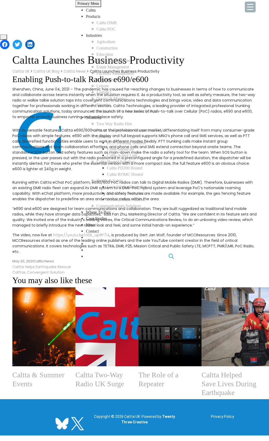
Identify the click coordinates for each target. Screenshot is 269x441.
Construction (107, 48)
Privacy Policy (222, 416)
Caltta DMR (106, 23)
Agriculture (105, 41)
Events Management (113, 60)
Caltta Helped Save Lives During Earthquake (228, 384)
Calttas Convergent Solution (38, 272)
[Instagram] (46, 420)
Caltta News (43, 261)
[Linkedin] (15, 420)
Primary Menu (88, 4)
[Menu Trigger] (250, 7)
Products (93, 16)
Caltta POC (106, 29)
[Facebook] (4, 44)
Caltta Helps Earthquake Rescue (41, 266)
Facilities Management (115, 73)
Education (104, 54)
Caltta (91, 10)
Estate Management (112, 67)
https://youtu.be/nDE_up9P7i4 (81, 235)
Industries (94, 35)
